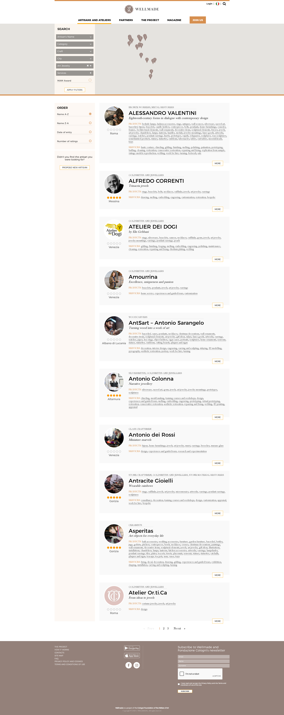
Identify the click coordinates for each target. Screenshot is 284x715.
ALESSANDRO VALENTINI (162, 113)
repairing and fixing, (191, 150)
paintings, (216, 544)
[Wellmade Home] (142, 9)
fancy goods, (208, 132)
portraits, (184, 339)
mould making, (158, 398)
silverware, (209, 124)
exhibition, (217, 562)
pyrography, (135, 351)
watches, (142, 135)
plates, (154, 553)
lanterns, (163, 132)
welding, (161, 153)
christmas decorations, (189, 333)
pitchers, (146, 544)
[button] (74, 36)
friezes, (214, 129)
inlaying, (204, 348)
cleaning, (141, 150)
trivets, (169, 553)
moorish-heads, (215, 138)
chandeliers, (145, 132)
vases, (172, 556)
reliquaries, (195, 135)
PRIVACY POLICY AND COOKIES (69, 661)
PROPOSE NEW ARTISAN (74, 167)
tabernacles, (184, 138)
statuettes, (163, 138)
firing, (144, 562)
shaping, (133, 565)
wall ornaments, (166, 129)
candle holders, (163, 127)
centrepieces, (177, 127)
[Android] (132, 648)
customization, (188, 197)
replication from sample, (213, 150)
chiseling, (159, 147)
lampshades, (212, 550)
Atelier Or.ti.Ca (148, 592)
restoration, (151, 150)
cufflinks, (178, 191)
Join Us (198, 20)
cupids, (185, 135)
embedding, (164, 197)
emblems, (173, 138)
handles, (171, 132)
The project (150, 20)
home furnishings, (208, 127)
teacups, (151, 556)
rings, (179, 124)
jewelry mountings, (193, 132)
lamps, (155, 132)
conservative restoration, (169, 150)
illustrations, (214, 547)
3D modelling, (215, 348)
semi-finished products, (140, 138)
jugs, (131, 544)
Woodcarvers (138, 317)
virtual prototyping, (211, 401)
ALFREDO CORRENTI (156, 181)
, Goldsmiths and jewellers (164, 373)
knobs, (167, 135)
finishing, (177, 147)
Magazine (174, 20)
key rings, (148, 339)
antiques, (186, 124)
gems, (200, 237)
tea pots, (159, 556)
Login (209, 3)
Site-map (59, 656)
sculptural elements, (201, 129)
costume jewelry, (150, 603)
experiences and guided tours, (169, 293)
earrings (206, 191)
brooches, (205, 445)
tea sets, (162, 553)
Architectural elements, (147, 129)
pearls (177, 240)
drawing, (145, 197)
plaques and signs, (137, 556)
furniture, (184, 541)
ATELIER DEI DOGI (153, 226)
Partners (126, 20)
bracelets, (150, 127)
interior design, (159, 348)
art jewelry (171, 603)
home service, (147, 293)
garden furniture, (197, 541)
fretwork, (192, 153)
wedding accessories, (169, 541)
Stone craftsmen (140, 475)
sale (199, 153)
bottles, (219, 541)
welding (190, 249)
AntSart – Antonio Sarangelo (166, 323)
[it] (217, 3)
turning (186, 351)
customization (190, 293)
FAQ (56, 658)
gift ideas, (181, 336)
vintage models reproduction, (143, 153)
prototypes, (176, 135)
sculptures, (206, 135)
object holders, (161, 339)
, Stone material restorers (206, 475)
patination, (206, 147)
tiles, (148, 553)
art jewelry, (134, 132)
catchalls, (214, 553)
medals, (179, 132)
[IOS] (132, 655)
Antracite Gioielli (151, 480)
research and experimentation (192, 451)
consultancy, (147, 500)
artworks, (219, 132)
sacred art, (220, 124)
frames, (132, 129)
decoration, (146, 348)
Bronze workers (139, 107)
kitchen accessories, (177, 550)
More (218, 163)
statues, (154, 138)
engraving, (176, 197)
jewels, (222, 129)
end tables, (202, 138)
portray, (165, 351)
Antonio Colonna (151, 378)
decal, (150, 562)
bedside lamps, (149, 124)
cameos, (173, 237)
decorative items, (183, 129)
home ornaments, (208, 339)
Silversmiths (137, 373)
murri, (188, 445)
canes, (155, 333)
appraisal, (222, 500)
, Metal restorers (162, 107)
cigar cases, (174, 339)
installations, (134, 550)
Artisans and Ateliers (94, 20)
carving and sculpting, (188, 348)
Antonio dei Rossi (152, 434)
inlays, (189, 336)
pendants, (194, 127)
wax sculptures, (219, 135)
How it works (62, 650)
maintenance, (214, 246)
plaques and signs (179, 342)
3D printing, (219, 404)
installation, (142, 565)
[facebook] (128, 665)
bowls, (167, 544)
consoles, (222, 127)
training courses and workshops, (181, 398)
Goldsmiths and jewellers (146, 175)
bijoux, (142, 127)
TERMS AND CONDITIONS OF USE (70, 664)
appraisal (133, 407)
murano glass (217, 445)
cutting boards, (163, 342)
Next (177, 628)
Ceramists (135, 525)
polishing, (195, 147)
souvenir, (221, 339)
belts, (186, 127)
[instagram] (136, 665)
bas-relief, (133, 127)
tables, (194, 138)
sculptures (133, 392)
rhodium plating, (178, 249)
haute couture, (148, 147)
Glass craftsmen (140, 429)
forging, (162, 246)
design (144, 609)
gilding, (168, 147)
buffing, (132, 150)
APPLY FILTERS (75, 90)
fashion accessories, (166, 124)
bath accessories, (150, 541)
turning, (184, 153)
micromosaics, (182, 491)
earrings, (133, 135)
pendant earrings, (155, 135)
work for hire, (172, 153)
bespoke (211, 197)
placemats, (178, 553)
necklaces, (169, 191)
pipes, (140, 339)
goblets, (137, 544)
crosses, (185, 544)
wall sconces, (197, 124)
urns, (166, 556)
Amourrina (143, 277)
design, (200, 398)
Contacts (59, 653)
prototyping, (217, 147)
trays (131, 141)
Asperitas (141, 531)
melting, (186, 147)
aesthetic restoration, (151, 351)
